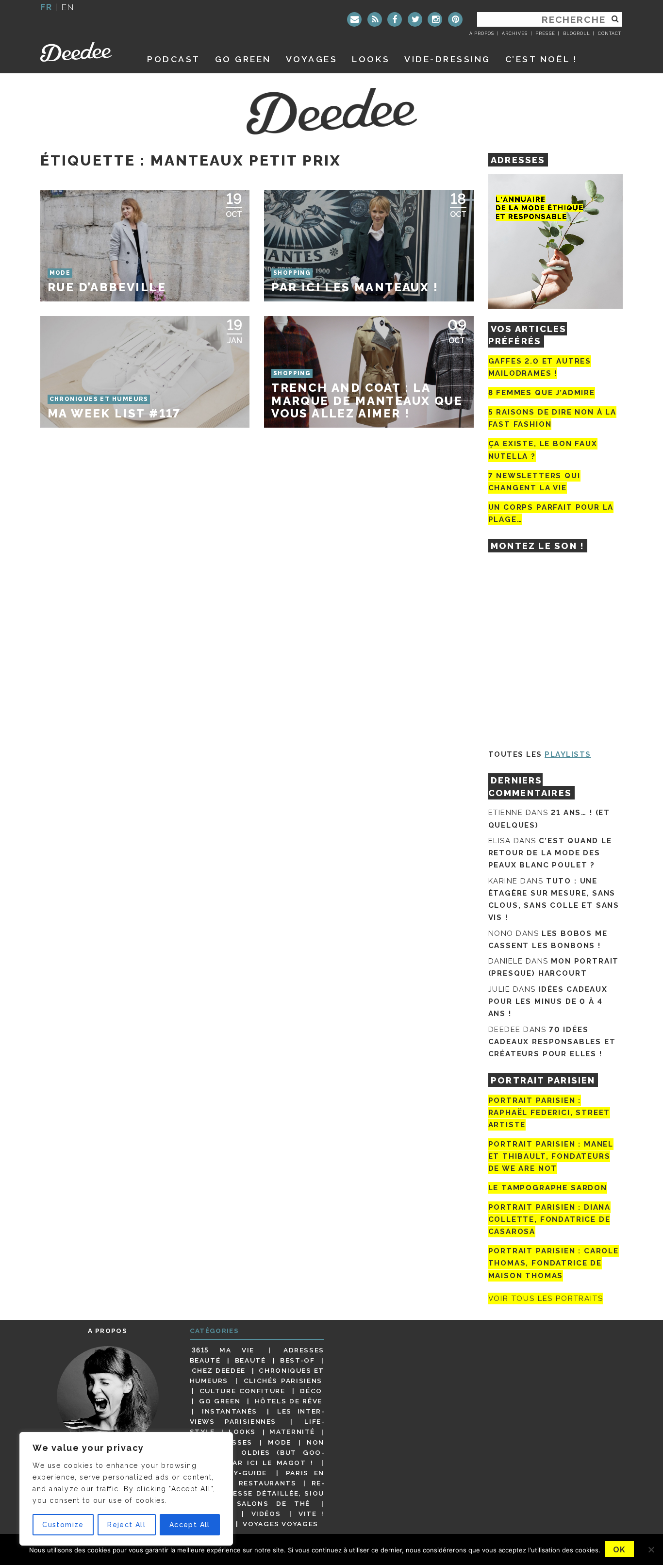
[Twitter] (415, 19)
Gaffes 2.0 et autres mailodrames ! (539, 367)
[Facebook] (394, 19)
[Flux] (374, 19)
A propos (481, 33)
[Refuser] (651, 1549)
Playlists (568, 754)
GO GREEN (243, 59)
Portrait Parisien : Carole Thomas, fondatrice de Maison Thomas (553, 1263)
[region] (126, 1489)
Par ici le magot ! (270, 1462)
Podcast (173, 59)
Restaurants (268, 1483)
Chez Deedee (219, 1370)
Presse (545, 33)
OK (619, 1549)
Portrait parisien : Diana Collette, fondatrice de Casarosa (549, 1219)
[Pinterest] (455, 19)
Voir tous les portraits (545, 1298)
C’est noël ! (541, 59)
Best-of (297, 1360)
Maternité (292, 1432)
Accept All (189, 1525)
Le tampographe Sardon (547, 1187)
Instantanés (229, 1411)
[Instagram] (435, 19)
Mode (279, 1442)
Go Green (219, 1401)
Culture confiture (242, 1391)
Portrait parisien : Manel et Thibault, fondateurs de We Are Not (551, 1156)
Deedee (82, 52)
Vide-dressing (447, 59)
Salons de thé (273, 1503)
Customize (63, 1525)
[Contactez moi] (354, 19)
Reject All (126, 1525)
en (68, 7)
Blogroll (576, 33)
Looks (371, 59)
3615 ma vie (223, 1350)
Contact (609, 33)
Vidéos (266, 1513)
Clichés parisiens (283, 1380)
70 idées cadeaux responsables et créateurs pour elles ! (552, 1041)
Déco (311, 1391)
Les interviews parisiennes (257, 1416)
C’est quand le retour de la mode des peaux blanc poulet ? (550, 852)
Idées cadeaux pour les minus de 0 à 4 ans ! (548, 1001)
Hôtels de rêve (288, 1401)
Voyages (312, 59)
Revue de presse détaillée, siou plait (257, 1493)
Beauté (250, 1360)
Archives (515, 33)
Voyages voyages (280, 1524)
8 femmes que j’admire (541, 392)
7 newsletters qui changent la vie (534, 481)
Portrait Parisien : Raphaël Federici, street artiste (549, 1112)
